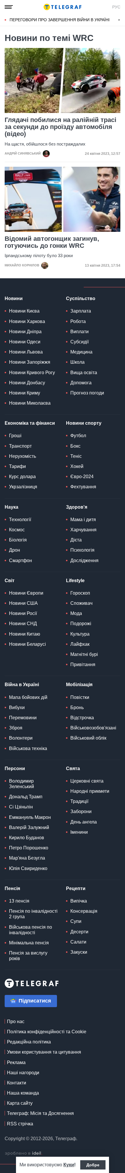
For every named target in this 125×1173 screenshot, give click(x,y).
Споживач (81, 603)
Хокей (76, 466)
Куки (68, 1164)
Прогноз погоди (87, 392)
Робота (78, 321)
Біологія (18, 539)
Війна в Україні (22, 684)
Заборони (81, 811)
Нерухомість (22, 456)
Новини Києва (24, 311)
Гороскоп (80, 593)
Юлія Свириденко (28, 868)
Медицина (81, 351)
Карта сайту (20, 1103)
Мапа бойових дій (28, 697)
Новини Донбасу (27, 382)
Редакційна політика (29, 1041)
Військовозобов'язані (93, 727)
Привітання (82, 664)
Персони (15, 768)
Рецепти (75, 888)
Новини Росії (23, 613)
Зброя (15, 727)
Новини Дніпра (25, 331)
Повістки (79, 697)
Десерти (79, 931)
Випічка (78, 900)
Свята (73, 768)
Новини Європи (26, 593)
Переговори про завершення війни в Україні (60, 19)
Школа (77, 362)
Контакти (16, 1082)
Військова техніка (28, 748)
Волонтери (21, 738)
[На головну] (62, 7)
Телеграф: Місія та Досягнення (40, 1113)
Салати (78, 941)
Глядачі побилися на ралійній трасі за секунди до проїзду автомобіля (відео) (60, 126)
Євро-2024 (82, 476)
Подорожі (80, 623)
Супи (75, 921)
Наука (11, 507)
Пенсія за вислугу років (28, 955)
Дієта (76, 539)
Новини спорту (83, 423)
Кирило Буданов (26, 837)
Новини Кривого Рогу (32, 372)
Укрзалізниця (23, 486)
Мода (76, 613)
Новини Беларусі (27, 644)
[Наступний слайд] (119, 20)
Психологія (82, 550)
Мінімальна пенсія (29, 942)
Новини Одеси (24, 341)
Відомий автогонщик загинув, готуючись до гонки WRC (52, 242)
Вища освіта (83, 372)
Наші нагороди (23, 1072)
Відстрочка (82, 717)
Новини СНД (23, 623)
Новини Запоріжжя (29, 362)
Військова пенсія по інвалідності (30, 930)
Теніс (76, 456)
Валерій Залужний (29, 827)
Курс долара (22, 476)
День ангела (83, 821)
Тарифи (17, 466)
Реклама (16, 1062)
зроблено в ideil (23, 1154)
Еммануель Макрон (30, 817)
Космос (17, 529)
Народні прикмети (89, 791)
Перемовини (23, 717)
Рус (116, 7)
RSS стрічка (20, 1123)
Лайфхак (80, 644)
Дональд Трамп (25, 796)
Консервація (83, 911)
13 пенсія (19, 900)
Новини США (23, 603)
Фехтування (83, 486)
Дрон (14, 550)
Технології (20, 519)
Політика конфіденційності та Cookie (46, 1031)
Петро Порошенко (28, 847)
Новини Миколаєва (30, 403)
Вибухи (17, 707)
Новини (14, 298)
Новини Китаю (24, 634)
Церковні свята (86, 781)
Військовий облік (88, 738)
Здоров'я (76, 507)
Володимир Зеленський (21, 784)
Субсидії (79, 341)
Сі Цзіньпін (21, 806)
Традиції (79, 801)
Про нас (15, 1021)
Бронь (77, 707)
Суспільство (80, 298)
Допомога (81, 382)
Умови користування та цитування (44, 1052)
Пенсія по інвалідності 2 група (33, 914)
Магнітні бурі (84, 654)
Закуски (78, 952)
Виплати (79, 331)
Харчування (83, 529)
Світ (10, 580)
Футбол (78, 435)
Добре (92, 1165)
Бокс (75, 446)
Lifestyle (75, 580)
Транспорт (20, 446)
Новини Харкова (27, 321)
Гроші (15, 435)
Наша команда (23, 1093)
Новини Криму (24, 392)
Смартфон (20, 560)
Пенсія (12, 888)
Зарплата (80, 311)
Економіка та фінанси (30, 423)
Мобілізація (79, 684)
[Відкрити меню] (9, 7)
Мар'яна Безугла (27, 857)
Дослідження (84, 560)
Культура (80, 634)
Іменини (79, 832)
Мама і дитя (83, 519)
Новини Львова (26, 351)
